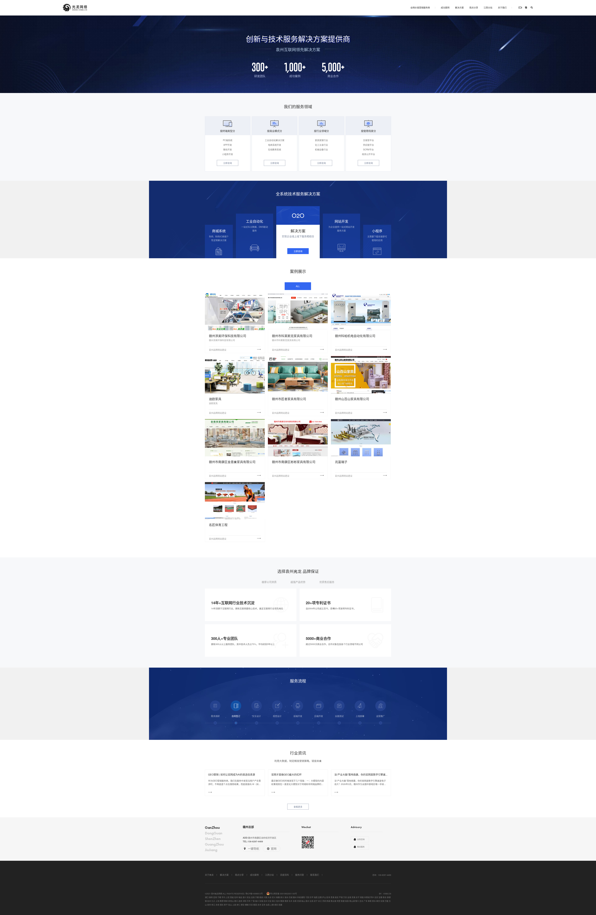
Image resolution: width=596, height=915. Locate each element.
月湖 (299, 901)
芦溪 (341, 897)
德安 (242, 904)
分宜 (269, 901)
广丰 (365, 901)
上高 (234, 904)
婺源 (282, 901)
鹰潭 (222, 901)
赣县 (261, 897)
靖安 (276, 904)
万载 (386, 901)
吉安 (376, 897)
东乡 (290, 901)
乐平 (311, 897)
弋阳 (307, 897)
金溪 (349, 897)
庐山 (324, 897)
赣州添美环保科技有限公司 (227, 336)
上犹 (228, 897)
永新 (295, 901)
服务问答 (299, 874)
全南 (311, 901)
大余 (269, 897)
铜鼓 (362, 897)
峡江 (213, 904)
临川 (257, 901)
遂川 (244, 897)
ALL (298, 286)
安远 (249, 897)
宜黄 (320, 897)
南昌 (347, 901)
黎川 (357, 901)
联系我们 (314, 874)
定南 (215, 897)
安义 (274, 897)
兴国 (265, 897)
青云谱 (333, 901)
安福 (261, 901)
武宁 (316, 901)
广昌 (253, 901)
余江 (320, 901)
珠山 (303, 901)
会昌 (268, 904)
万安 (345, 897)
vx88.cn (387, 893)
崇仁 (238, 904)
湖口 (207, 897)
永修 (217, 904)
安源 (382, 901)
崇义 (282, 897)
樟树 (226, 901)
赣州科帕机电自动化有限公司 (355, 336)
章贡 (378, 901)
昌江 (274, 901)
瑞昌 (316, 897)
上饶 (217, 901)
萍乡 (372, 897)
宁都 (219, 897)
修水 (374, 901)
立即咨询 (227, 162)
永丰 (259, 904)
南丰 (209, 904)
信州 (278, 901)
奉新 (370, 901)
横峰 (247, 904)
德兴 (236, 901)
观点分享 (473, 7)
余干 (357, 897)
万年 (249, 901)
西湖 (328, 901)
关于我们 (502, 7)
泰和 (211, 897)
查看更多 (298, 806)
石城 (290, 897)
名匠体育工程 (218, 525)
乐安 (251, 904)
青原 (286, 901)
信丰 (236, 897)
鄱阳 (303, 897)
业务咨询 (361, 839)
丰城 (299, 897)
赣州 (295, 897)
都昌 (255, 904)
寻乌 (223, 897)
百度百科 (284, 874)
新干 (226, 904)
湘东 (222, 904)
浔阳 (244, 901)
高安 (337, 897)
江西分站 (488, 7)
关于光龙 (209, 874)
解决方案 (459, 7)
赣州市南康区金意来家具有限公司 (232, 462)
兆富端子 (341, 462)
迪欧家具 (215, 399)
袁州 (307, 901)
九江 (213, 901)
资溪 (353, 897)
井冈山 (231, 901)
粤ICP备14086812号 (254, 893)
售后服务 (361, 846)
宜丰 (263, 904)
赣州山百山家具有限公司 (352, 399)
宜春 (380, 897)
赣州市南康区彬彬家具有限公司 (293, 462)
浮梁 (324, 901)
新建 (343, 901)
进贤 (240, 901)
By (380, 893)
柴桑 (278, 897)
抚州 (209, 901)
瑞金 (240, 897)
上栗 (272, 904)
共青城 (367, 897)
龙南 (253, 897)
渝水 (286, 897)
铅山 (230, 904)
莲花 (232, 897)
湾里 (338, 901)
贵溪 (332, 897)
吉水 (361, 901)
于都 (257, 897)
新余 (384, 897)
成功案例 (445, 7)
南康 (280, 904)
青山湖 (352, 901)
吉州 (265, 901)
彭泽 (328, 897)
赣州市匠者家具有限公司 (289, 399)
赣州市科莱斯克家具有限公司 (292, 336)
